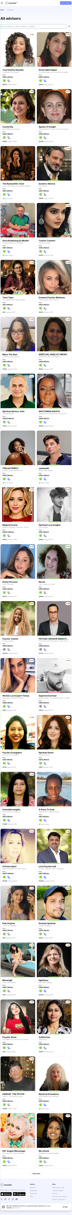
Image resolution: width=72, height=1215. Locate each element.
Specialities (33, 1190)
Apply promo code (58, 1187)
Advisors (32, 1187)
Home (2, 10)
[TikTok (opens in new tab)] (13, 1199)
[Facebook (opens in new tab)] (5, 1199)
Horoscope (33, 1193)
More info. (16, 1208)
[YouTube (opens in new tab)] (16, 1199)
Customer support (57, 1190)
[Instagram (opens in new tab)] (9, 1199)
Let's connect (66, 3)
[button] (17, 60)
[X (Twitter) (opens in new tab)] (1, 1199)
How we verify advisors (59, 1196)
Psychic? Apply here (58, 1199)
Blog (31, 1196)
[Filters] (69, 26)
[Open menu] (2, 3)
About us (55, 1193)
